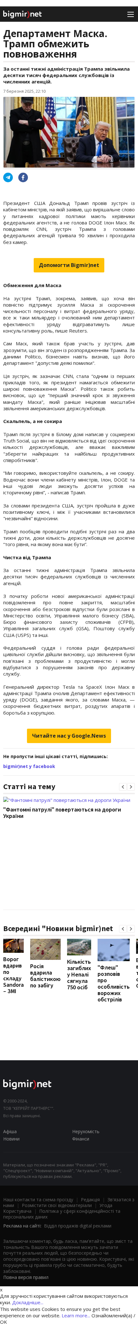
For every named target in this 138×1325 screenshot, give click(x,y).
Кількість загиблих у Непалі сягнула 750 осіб (79, 974)
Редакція (90, 1199)
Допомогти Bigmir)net (69, 265)
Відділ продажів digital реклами (77, 1226)
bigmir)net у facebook (29, 766)
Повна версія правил (25, 1277)
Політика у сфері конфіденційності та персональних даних (61, 1214)
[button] (123, 787)
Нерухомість (85, 1131)
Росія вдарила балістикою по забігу (45, 975)
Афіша (10, 1131)
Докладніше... (27, 1302)
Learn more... (76, 1315)
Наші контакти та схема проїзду (38, 1199)
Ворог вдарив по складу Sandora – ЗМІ (13, 975)
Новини (11, 1139)
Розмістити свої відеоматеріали (57, 1205)
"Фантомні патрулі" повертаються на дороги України (62, 812)
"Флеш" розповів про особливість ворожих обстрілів (114, 983)
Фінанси (80, 1139)
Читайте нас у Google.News (69, 735)
